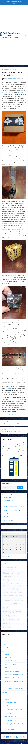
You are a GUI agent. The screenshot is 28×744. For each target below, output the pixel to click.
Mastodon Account (9, 500)
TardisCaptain (12, 78)
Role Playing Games (11, 69)
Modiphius (19, 595)
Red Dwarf (21, 604)
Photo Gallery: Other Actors (11, 720)
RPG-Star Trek (7, 658)
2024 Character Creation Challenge (14, 685)
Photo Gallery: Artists (9, 706)
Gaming (4, 651)
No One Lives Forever (15, 600)
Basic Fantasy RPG (11, 567)
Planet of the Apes (6, 604)
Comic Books (14, 580)
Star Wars (16, 624)
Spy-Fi (17, 619)
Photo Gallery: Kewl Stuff (10, 702)
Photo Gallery (5, 699)
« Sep (3, 556)
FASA (11, 592)
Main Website (7, 516)
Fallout (23, 589)
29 (23, 550)
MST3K (8, 598)
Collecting (6, 580)
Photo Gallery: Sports (9, 729)
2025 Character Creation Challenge (14, 688)
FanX (8, 592)
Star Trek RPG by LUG (10, 664)
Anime (4, 567)
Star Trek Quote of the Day (10, 506)
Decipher (17, 583)
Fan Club (4, 592)
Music (11, 598)
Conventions (6, 583)
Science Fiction (8, 619)
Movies (4, 598)
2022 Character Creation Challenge (14, 678)
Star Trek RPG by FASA (11, 660)
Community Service (21, 580)
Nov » (7, 556)
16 (3, 547)
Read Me (6, 648)
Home (4, 638)
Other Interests (6, 696)
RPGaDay (6, 616)
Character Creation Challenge (11, 574)
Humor (21, 592)
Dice (3, 415)
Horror (16, 592)
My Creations (6, 600)
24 (7, 550)
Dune (12, 585)
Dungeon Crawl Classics (18, 585)
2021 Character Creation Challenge (14, 674)
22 (23, 547)
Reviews (4, 69)
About (4, 641)
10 (7, 544)
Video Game (22, 624)
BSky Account (7, 504)
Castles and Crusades (8, 569)
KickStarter (11, 595)
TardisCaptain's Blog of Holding (11, 34)
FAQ (5, 644)
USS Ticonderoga (8, 520)
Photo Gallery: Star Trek (10, 713)
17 (7, 547)
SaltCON (14, 616)
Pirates (22, 600)
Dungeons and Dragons (11, 589)
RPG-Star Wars (7, 668)
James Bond (5, 595)
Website (4, 627)
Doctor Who (6, 585)
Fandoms (4, 692)
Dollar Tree (8, 388)
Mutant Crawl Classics (18, 598)
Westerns (10, 627)
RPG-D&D (6, 654)
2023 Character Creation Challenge (14, 681)
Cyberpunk (13, 583)
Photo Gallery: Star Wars (10, 716)
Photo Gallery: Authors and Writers (13, 709)
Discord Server (7, 497)
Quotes (14, 603)
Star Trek (7, 623)
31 (7, 552)
